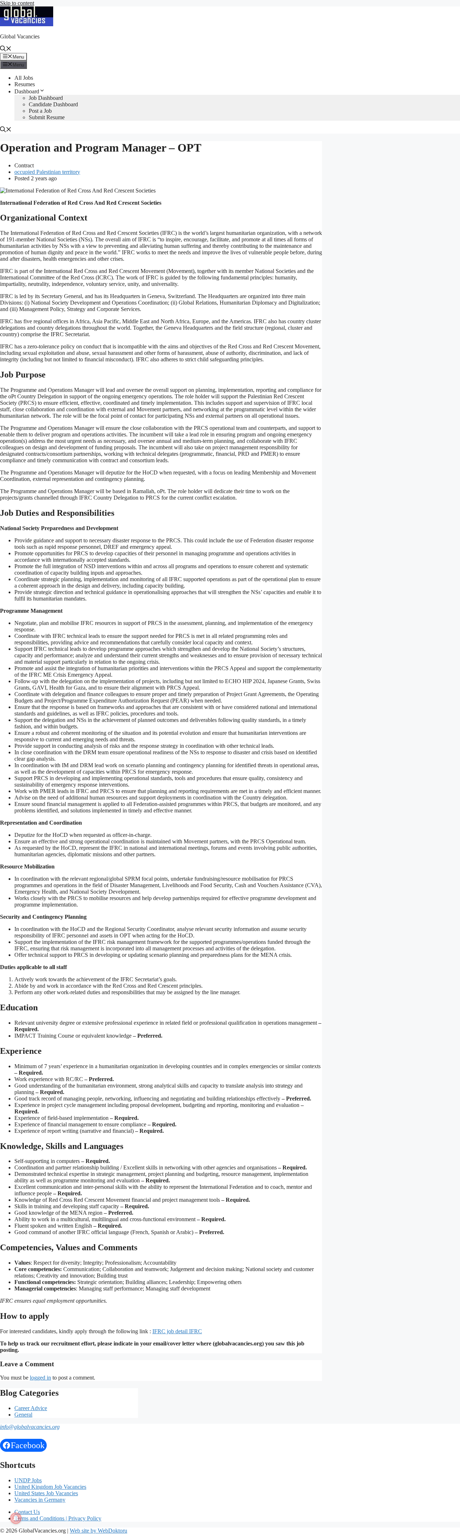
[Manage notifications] (16, 1518)
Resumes (24, 84)
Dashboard (26, 91)
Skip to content (17, 3)
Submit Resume (47, 117)
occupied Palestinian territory (47, 172)
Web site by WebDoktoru (98, 1531)
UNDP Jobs (28, 1480)
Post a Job (40, 111)
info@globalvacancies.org (30, 1427)
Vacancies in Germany (39, 1500)
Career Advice (30, 1408)
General (23, 1415)
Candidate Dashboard (53, 104)
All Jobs (23, 78)
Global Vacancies (20, 36)
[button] (6, 49)
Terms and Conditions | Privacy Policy (57, 1518)
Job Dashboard (46, 98)
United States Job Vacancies (46, 1493)
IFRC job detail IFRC (177, 1331)
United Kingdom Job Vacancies (50, 1487)
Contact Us (27, 1512)
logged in (40, 1378)
